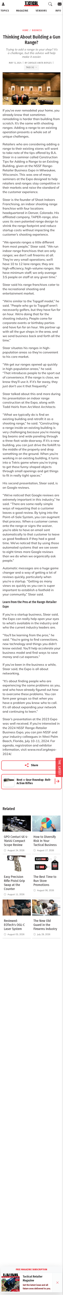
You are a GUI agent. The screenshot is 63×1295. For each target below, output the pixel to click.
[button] (5, 11)
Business (37, 30)
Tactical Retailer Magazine (32, 1278)
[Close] (57, 1282)
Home (25, 30)
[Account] (3, 4)
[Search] (50, 4)
